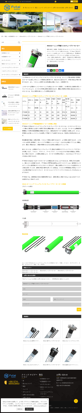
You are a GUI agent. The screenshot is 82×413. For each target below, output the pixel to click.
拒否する (20, 409)
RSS (62, 407)
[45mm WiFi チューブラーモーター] (52, 353)
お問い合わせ (69, 7)
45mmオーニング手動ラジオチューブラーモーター (51, 36)
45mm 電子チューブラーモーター (51, 340)
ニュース (40, 7)
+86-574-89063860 (26, 1)
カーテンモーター (6, 60)
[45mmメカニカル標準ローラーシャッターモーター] (32, 329)
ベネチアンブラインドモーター (9, 71)
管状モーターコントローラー (9, 63)
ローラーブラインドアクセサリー (10, 74)
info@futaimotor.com (12, 1)
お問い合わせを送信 (58, 7)
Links (51, 407)
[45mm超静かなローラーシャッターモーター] (71, 353)
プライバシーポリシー (40, 405)
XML (66, 407)
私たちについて (29, 7)
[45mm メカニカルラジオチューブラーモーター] (32, 353)
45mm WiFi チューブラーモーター (51, 364)
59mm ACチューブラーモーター (30, 272)
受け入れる (29, 409)
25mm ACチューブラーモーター (30, 270)
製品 (36, 7)
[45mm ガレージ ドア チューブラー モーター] (71, 329)
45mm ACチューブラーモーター (28, 36)
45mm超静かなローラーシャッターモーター (71, 364)
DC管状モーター (6, 53)
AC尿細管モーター (13, 36)
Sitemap (57, 407)
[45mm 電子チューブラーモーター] (52, 329)
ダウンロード (48, 7)
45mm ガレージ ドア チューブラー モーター (71, 340)
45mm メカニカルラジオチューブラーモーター (32, 364)
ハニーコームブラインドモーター (10, 67)
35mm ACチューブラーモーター (48, 270)
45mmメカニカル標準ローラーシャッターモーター (32, 340)
